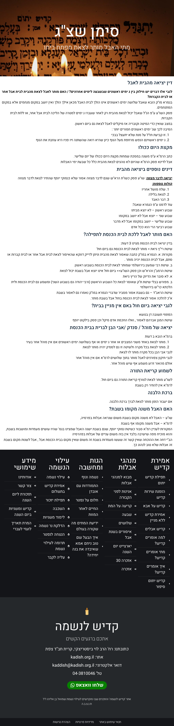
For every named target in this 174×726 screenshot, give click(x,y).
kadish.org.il (82, 657)
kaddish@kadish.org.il (73, 665)
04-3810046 (84, 673)
